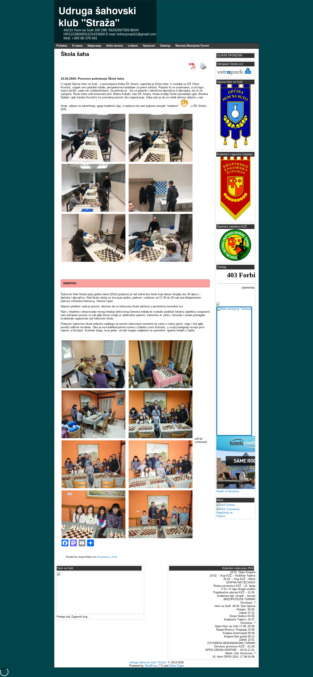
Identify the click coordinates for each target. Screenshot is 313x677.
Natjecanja (94, 45)
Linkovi (133, 45)
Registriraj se (224, 512)
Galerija (165, 45)
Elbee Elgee (176, 665)
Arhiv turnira (114, 45)
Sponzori (149, 45)
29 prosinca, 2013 (106, 556)
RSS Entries (227, 505)
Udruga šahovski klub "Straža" (97, 16)
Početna (61, 45)
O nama (77, 45)
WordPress (151, 665)
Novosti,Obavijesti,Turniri (192, 45)
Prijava (220, 516)
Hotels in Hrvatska (227, 491)
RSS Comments (230, 509)
